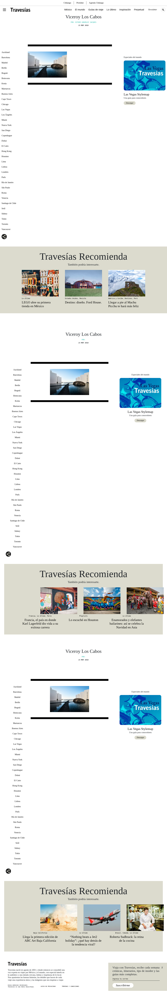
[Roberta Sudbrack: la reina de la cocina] (126, 917)
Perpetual (139, 9)
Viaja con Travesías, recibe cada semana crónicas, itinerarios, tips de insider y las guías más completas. (136, 971)
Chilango (67, 3)
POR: (83, 340)
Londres (5, 172)
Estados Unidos (71, 298)
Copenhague (7, 135)
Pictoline (80, 3)
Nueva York (6, 125)
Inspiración (125, 9)
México (68, 9)
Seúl (3, 208)
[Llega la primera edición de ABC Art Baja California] (40, 917)
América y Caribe (115, 298)
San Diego (6, 130)
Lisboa (4, 167)
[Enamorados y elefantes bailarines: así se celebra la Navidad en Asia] (126, 600)
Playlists (83, 616)
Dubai (4, 141)
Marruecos (6, 89)
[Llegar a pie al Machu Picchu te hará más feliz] (126, 283)
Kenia (4, 83)
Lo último (111, 9)
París (4, 177)
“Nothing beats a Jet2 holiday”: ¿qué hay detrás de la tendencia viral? (83, 940)
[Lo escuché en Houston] (83, 600)
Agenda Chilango (96, 3)
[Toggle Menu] (4, 10)
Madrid (5, 63)
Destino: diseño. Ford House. (83, 302)
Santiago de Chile (9, 203)
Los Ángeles (7, 115)
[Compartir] (4, 236)
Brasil (118, 933)
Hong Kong (6, 151)
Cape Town (6, 99)
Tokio (4, 219)
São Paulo (6, 188)
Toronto (5, 224)
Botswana (6, 78)
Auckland (6, 52)
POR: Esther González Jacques (83, 22)
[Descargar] (144, 75)
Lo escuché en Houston (83, 620)
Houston (5, 156)
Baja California (40, 933)
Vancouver (6, 229)
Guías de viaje (95, 9)
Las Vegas (6, 109)
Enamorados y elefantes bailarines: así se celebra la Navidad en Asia (127, 623)
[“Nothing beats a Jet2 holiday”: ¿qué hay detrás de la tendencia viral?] (83, 917)
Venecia (5, 198)
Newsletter (152, 9)
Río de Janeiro (7, 182)
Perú (136, 298)
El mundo (80, 9)
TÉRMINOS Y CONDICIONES (70, 986)
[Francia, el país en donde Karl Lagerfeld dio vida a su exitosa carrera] (40, 600)
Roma (4, 193)
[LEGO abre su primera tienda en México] (40, 283)
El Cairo (5, 146)
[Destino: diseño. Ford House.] (83, 283)
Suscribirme (123, 985)
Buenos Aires (7, 94)
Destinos (128, 298)
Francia (32, 616)
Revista (83, 298)
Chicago (5, 104)
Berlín (4, 68)
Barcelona (6, 57)
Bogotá (5, 73)
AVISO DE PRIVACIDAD (48, 986)
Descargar (129, 103)
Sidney (4, 214)
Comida (125, 933)
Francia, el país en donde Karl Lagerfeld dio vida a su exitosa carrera (40, 623)
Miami (4, 120)
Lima (4, 161)
